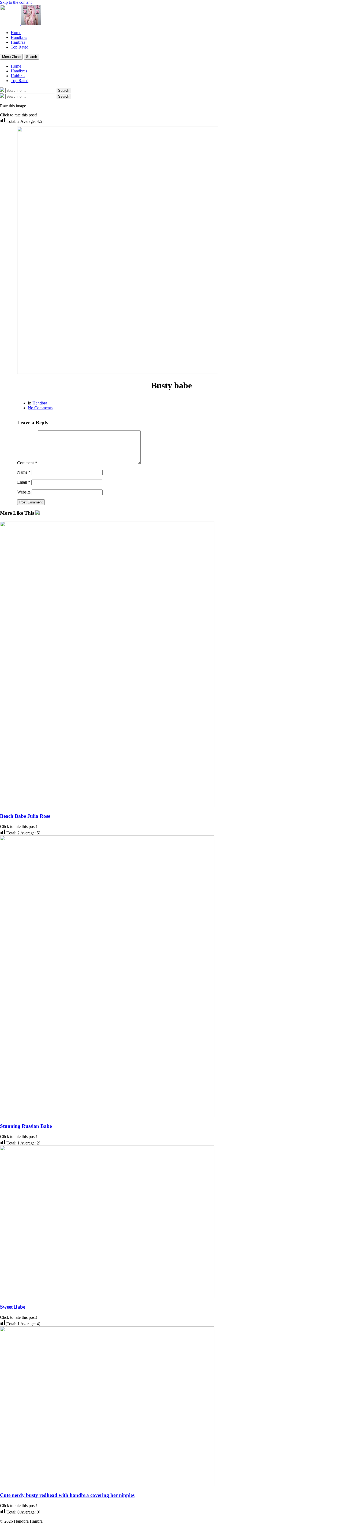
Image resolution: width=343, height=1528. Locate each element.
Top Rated (19, 47)
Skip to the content (16, 2)
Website (24, 492)
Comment (27, 463)
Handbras (19, 37)
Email (23, 482)
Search (31, 57)
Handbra (39, 403)
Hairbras (18, 42)
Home (16, 32)
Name (24, 472)
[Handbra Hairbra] (10, 23)
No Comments (40, 408)
